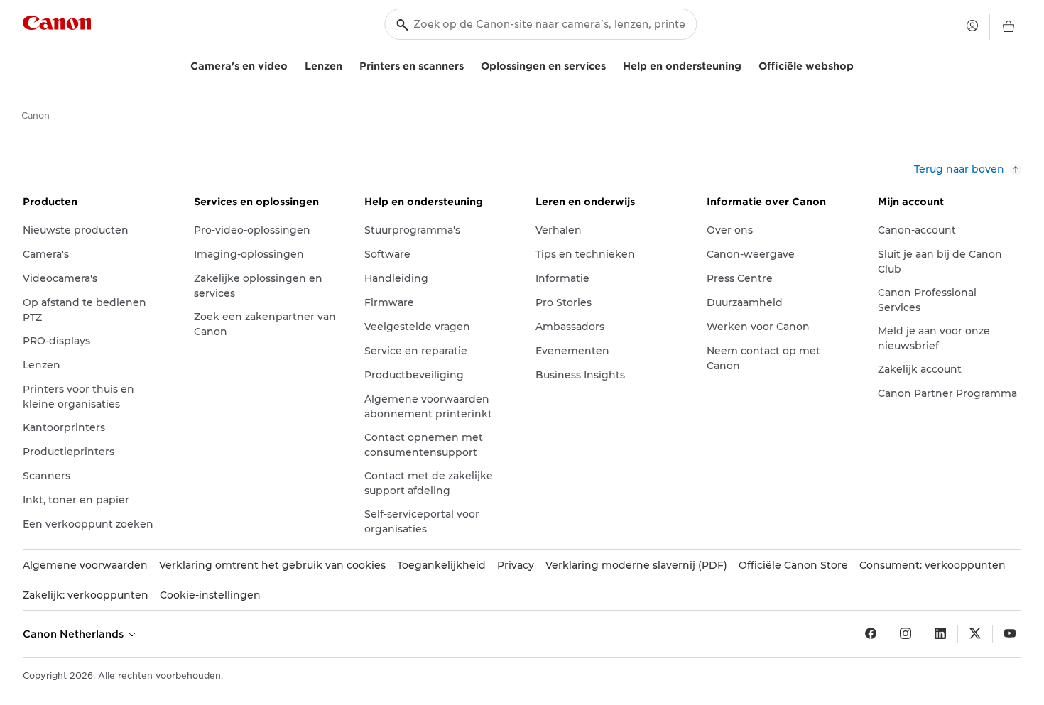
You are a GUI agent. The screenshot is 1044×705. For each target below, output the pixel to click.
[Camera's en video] (293, 64)
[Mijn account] (972, 25)
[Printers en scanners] (469, 64)
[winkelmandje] (1008, 27)
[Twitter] (975, 634)
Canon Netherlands (74, 634)
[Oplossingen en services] (611, 64)
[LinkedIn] (940, 634)
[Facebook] (871, 634)
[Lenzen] (348, 64)
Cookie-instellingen (210, 595)
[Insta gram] (905, 634)
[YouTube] (1010, 634)
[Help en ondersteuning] (747, 64)
